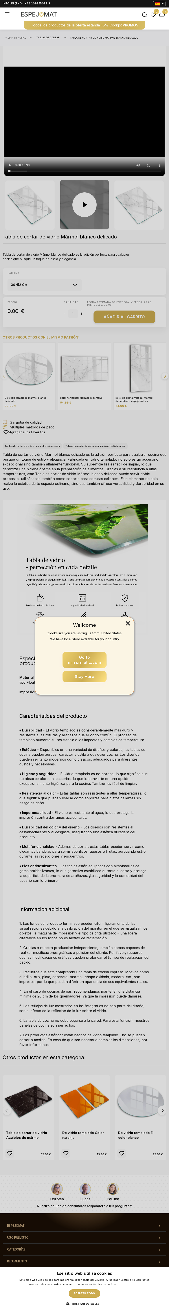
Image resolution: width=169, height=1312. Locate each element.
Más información (129, 1284)
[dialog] (84, 1289)
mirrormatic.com (84, 660)
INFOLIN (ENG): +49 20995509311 (26, 3)
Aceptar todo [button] (84, 1293)
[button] (84, 1304)
